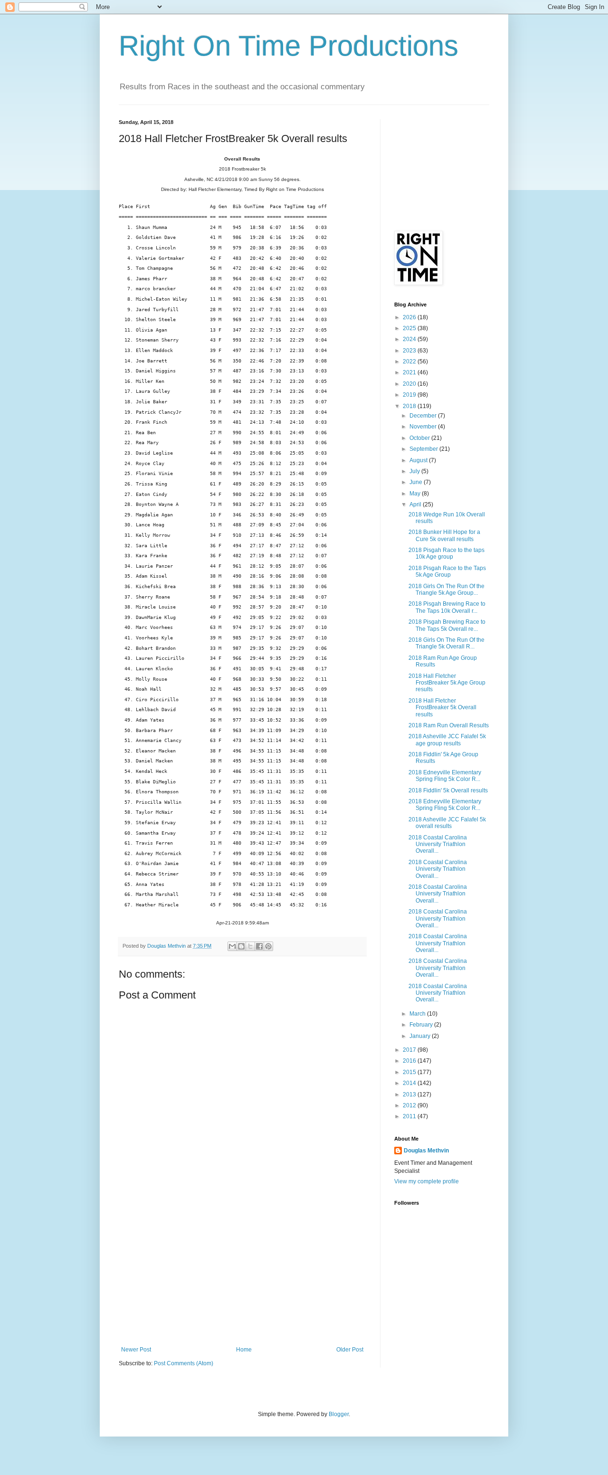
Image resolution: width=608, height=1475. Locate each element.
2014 (410, 1083)
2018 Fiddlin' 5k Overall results (448, 790)
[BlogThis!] (241, 946)
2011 (410, 1116)
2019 (410, 394)
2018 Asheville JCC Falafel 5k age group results (447, 739)
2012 (410, 1105)
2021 (410, 372)
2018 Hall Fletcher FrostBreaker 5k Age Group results (446, 683)
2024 (410, 339)
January (420, 1036)
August (419, 460)
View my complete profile (426, 1181)
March (418, 1013)
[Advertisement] (242, 1275)
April (416, 504)
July (415, 471)
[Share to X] (250, 946)
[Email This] (232, 946)
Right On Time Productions (288, 46)
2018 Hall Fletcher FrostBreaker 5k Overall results (442, 707)
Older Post (349, 1349)
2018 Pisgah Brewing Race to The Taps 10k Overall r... (446, 607)
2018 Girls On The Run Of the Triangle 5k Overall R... (446, 643)
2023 (410, 350)
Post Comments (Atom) (183, 1363)
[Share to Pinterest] (268, 946)
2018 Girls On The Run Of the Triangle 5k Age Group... (446, 589)
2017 (410, 1050)
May (415, 493)
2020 (410, 384)
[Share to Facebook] (259, 946)
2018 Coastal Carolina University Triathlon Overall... (437, 844)
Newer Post (136, 1349)
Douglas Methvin (426, 1150)
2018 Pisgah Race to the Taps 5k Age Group (447, 571)
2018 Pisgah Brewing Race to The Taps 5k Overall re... (446, 625)
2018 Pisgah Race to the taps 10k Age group (446, 553)
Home (244, 1349)
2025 (410, 328)
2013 (410, 1094)
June (416, 482)
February (421, 1024)
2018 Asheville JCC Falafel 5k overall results (447, 822)
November (423, 426)
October (420, 438)
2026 (410, 317)
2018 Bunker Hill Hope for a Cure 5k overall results (444, 535)
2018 (410, 406)
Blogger (339, 1414)
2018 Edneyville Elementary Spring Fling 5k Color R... (444, 775)
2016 (410, 1060)
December (423, 415)
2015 (410, 1072)
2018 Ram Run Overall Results (448, 725)
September (424, 449)
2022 (410, 361)
